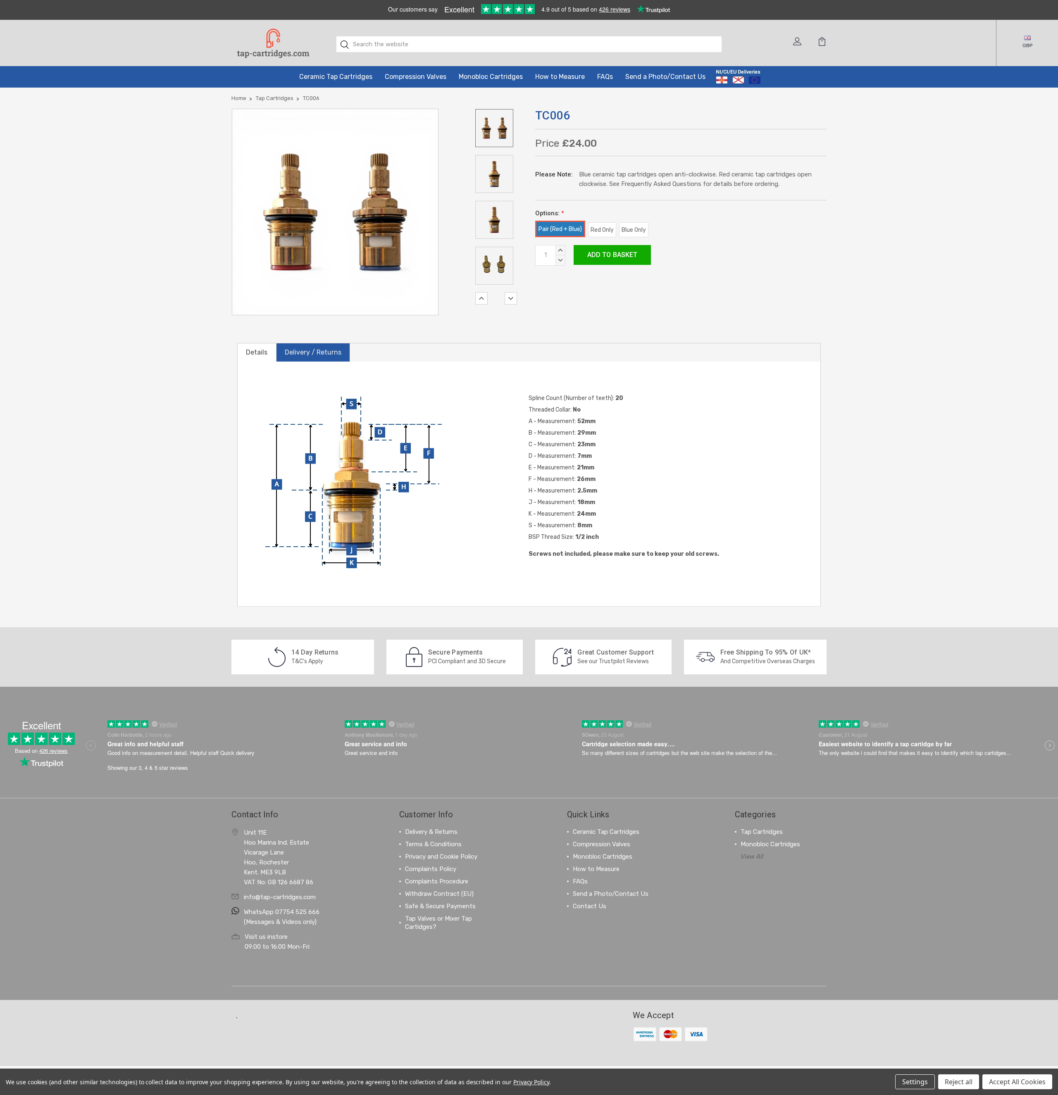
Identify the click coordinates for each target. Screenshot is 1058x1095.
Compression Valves (415, 77)
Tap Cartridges (762, 832)
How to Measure (560, 77)
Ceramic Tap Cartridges (335, 77)
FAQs (605, 77)
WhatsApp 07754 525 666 (281, 912)
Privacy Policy (531, 1082)
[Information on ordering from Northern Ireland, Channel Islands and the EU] (738, 77)
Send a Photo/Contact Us (665, 77)
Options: (549, 213)
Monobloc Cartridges (491, 77)
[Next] (511, 298)
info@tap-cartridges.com (280, 897)
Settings (915, 1081)
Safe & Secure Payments (440, 906)
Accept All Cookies (1017, 1081)
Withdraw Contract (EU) (439, 893)
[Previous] (481, 298)
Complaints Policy (430, 869)
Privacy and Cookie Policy (441, 856)
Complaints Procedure (436, 881)
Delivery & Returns (431, 832)
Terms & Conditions (433, 844)
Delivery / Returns (313, 352)
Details (256, 352)
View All (752, 856)
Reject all (958, 1081)
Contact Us (589, 906)
